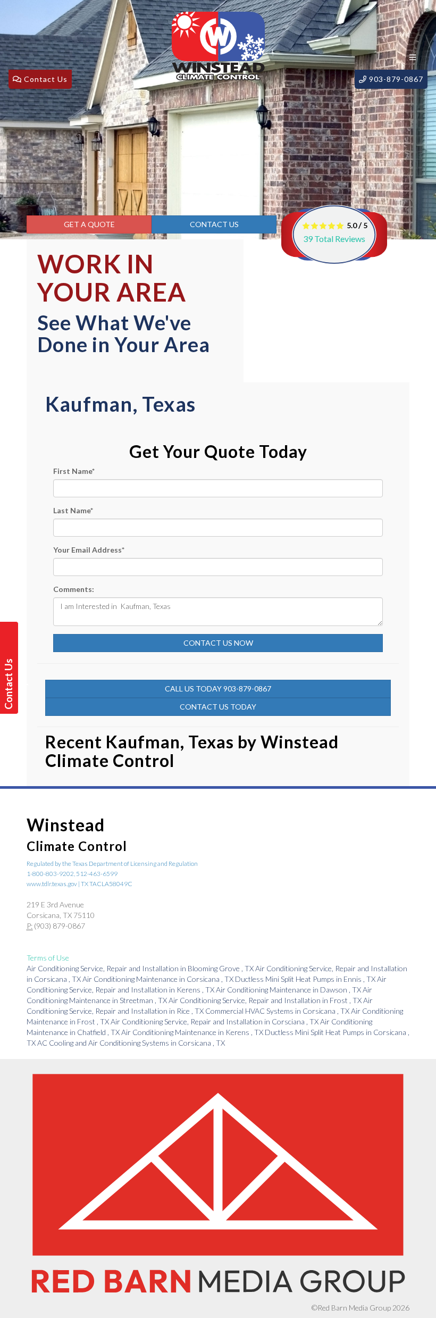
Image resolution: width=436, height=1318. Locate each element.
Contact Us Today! (10, 684)
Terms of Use (48, 957)
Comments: (73, 589)
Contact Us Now (218, 642)
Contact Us (214, 224)
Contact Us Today (218, 706)
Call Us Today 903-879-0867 (218, 688)
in (140, 968)
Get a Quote (89, 224)
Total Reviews (334, 238)
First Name (74, 471)
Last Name (73, 510)
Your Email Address (88, 549)
